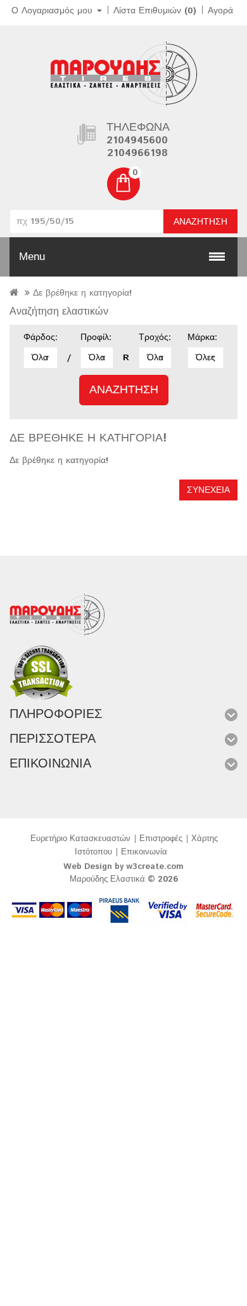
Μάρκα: (202, 337)
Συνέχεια (208, 490)
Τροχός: (155, 337)
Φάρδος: (40, 337)
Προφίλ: (95, 337)
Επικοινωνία (144, 852)
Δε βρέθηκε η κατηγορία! (82, 293)
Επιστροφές (160, 839)
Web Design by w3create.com (123, 867)
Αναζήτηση (200, 222)
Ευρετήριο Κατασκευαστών (80, 839)
